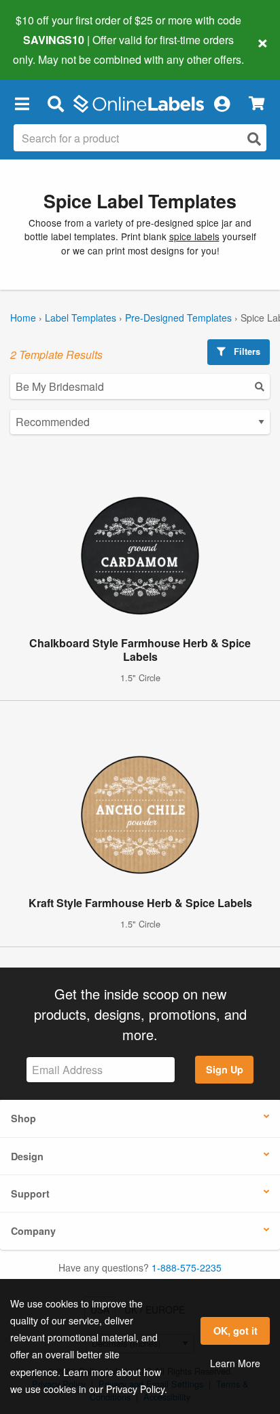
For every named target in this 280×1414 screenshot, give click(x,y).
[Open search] (254, 138)
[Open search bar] (55, 103)
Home (23, 317)
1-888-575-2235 (187, 1267)
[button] (21, 103)
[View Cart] (257, 103)
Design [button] (27, 1156)
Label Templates (80, 317)
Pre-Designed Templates (178, 317)
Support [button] (30, 1193)
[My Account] (222, 103)
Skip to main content (49, 49)
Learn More (235, 1363)
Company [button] (33, 1231)
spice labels (194, 236)
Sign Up (224, 1069)
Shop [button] (23, 1118)
